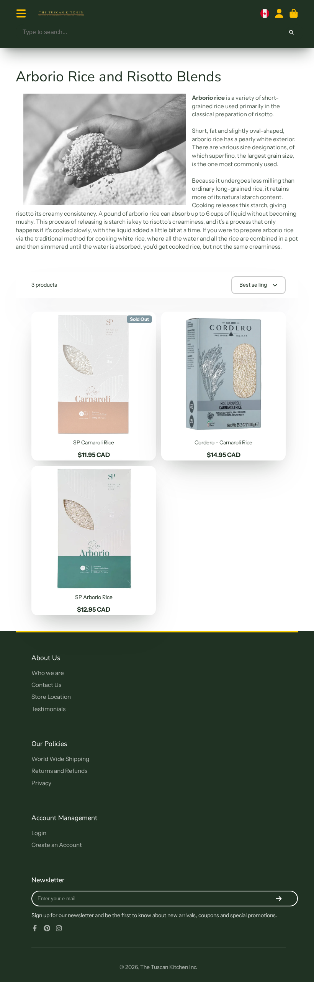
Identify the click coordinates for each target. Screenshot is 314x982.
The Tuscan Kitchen (164, 967)
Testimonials (48, 709)
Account (279, 13)
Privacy (41, 783)
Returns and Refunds (59, 770)
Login (38, 833)
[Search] (291, 32)
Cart (293, 13)
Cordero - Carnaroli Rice (223, 386)
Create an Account (56, 844)
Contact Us (46, 684)
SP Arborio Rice (93, 540)
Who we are (47, 673)
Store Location (51, 696)
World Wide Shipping (60, 758)
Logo (61, 13)
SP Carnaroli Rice (93, 386)
